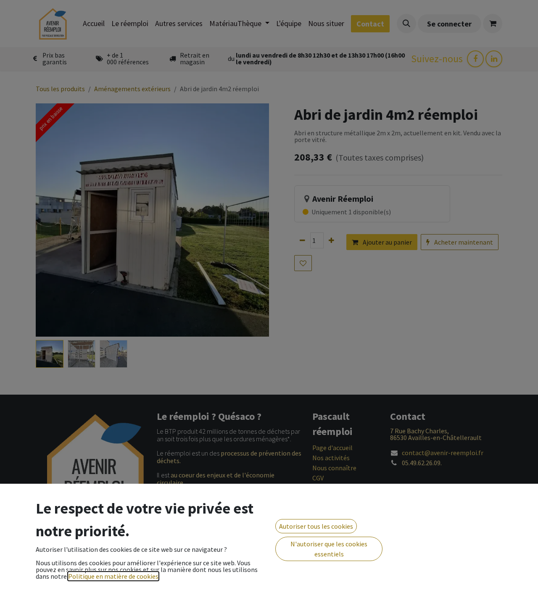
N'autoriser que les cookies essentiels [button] (328, 549)
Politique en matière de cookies (113, 576)
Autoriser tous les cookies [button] (316, 526)
